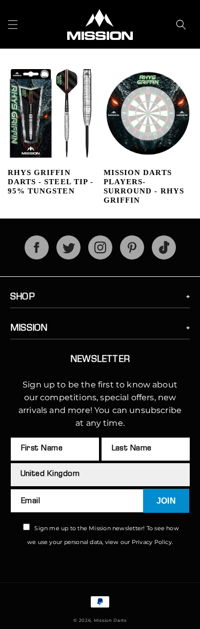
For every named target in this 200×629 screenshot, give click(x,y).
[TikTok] (164, 257)
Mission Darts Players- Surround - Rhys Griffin (144, 186)
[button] (13, 24)
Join (166, 500)
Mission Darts (110, 620)
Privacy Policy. (152, 542)
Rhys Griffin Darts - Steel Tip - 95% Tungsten (50, 181)
